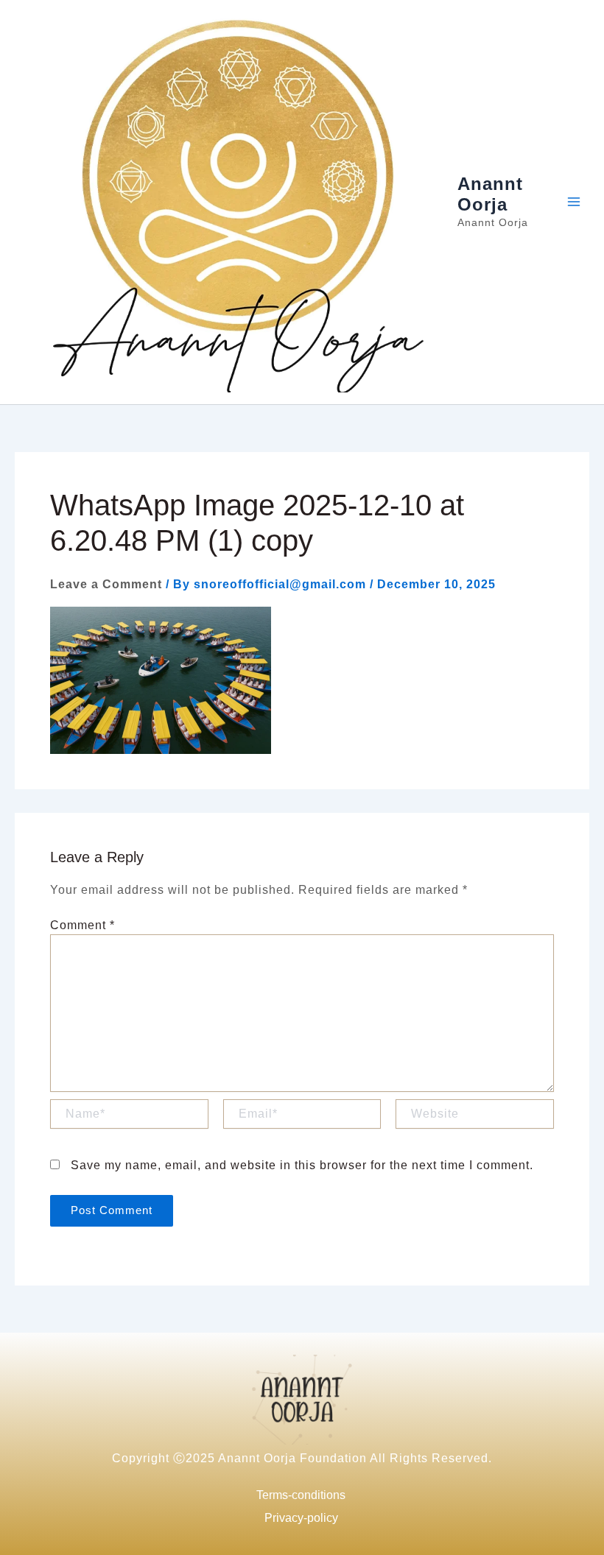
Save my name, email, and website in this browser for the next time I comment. (302, 1165)
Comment (82, 925)
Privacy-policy (301, 1518)
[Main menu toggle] (573, 201)
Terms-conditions (300, 1495)
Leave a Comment (106, 584)
